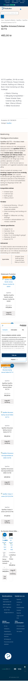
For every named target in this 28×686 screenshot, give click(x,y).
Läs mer (5, 577)
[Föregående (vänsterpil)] (1, 685)
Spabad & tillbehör (10, 20)
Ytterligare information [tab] (9, 138)
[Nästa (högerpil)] (3, 685)
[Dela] (6, 682)
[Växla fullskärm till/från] (3, 682)
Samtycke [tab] (5, 329)
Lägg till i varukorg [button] (8, 313)
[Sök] (2, 16)
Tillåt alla (14, 355)
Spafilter (19, 20)
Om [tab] (23, 329)
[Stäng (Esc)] (8, 682)
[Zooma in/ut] (1, 682)
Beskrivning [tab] (4, 134)
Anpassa (13, 359)
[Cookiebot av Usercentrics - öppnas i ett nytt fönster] (20, 326)
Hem (2, 20)
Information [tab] (14, 329)
